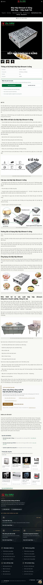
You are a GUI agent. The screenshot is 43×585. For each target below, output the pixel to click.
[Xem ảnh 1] (2, 61)
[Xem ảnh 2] (7, 61)
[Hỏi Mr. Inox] (40, 582)
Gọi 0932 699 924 (31, 85)
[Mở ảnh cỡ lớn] (21, 40)
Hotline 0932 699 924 (18, 404)
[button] (3, 1)
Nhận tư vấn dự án (8, 404)
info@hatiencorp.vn (32, 407)
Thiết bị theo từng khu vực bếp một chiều (27, 398)
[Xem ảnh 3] (12, 61)
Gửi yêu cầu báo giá (11, 85)
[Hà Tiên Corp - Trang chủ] (7, 495)
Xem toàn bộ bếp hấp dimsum (7, 488)
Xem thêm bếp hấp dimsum (10, 398)
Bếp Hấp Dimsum (26, 12)
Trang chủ (4, 12)
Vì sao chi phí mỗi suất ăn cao (11, 400)
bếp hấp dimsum (7, 259)
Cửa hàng (9, 12)
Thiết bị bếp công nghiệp (17, 12)
